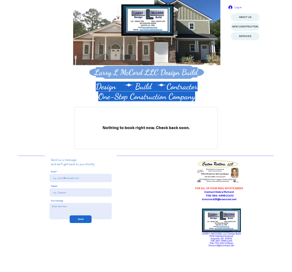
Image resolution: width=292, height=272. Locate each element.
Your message (57, 201)
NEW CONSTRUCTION (245, 26)
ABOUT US (245, 17)
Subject (54, 186)
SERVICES (245, 36)
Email (53, 172)
